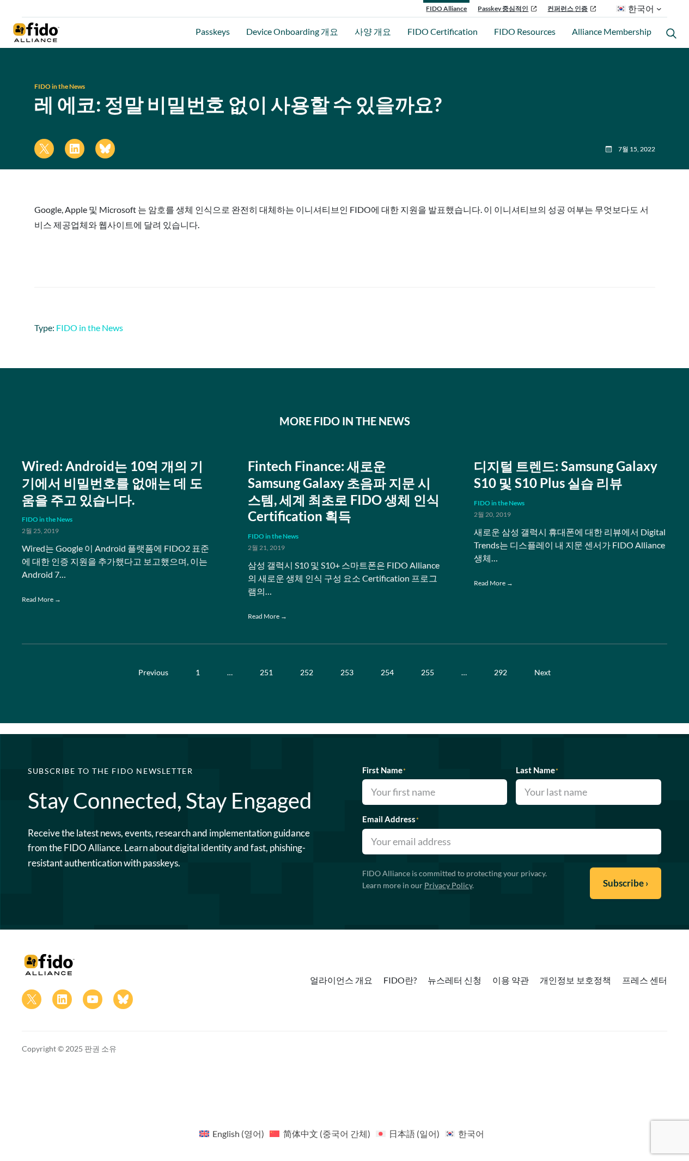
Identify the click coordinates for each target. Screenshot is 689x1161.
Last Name (537, 770)
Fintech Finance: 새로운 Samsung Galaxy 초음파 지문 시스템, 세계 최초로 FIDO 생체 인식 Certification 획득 (344, 491)
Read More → (41, 599)
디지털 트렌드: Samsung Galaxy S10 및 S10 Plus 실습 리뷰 (565, 475)
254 (387, 672)
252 (306, 672)
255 (427, 672)
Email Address (390, 819)
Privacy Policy (448, 885)
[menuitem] (231, 1133)
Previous (153, 672)
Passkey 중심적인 (503, 8)
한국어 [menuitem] (471, 1133)
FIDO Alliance (446, 8)
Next (542, 672)
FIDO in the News (59, 86)
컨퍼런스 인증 (567, 8)
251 (266, 672)
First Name (384, 770)
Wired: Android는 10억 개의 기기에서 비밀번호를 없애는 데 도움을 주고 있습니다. (112, 483)
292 (500, 672)
